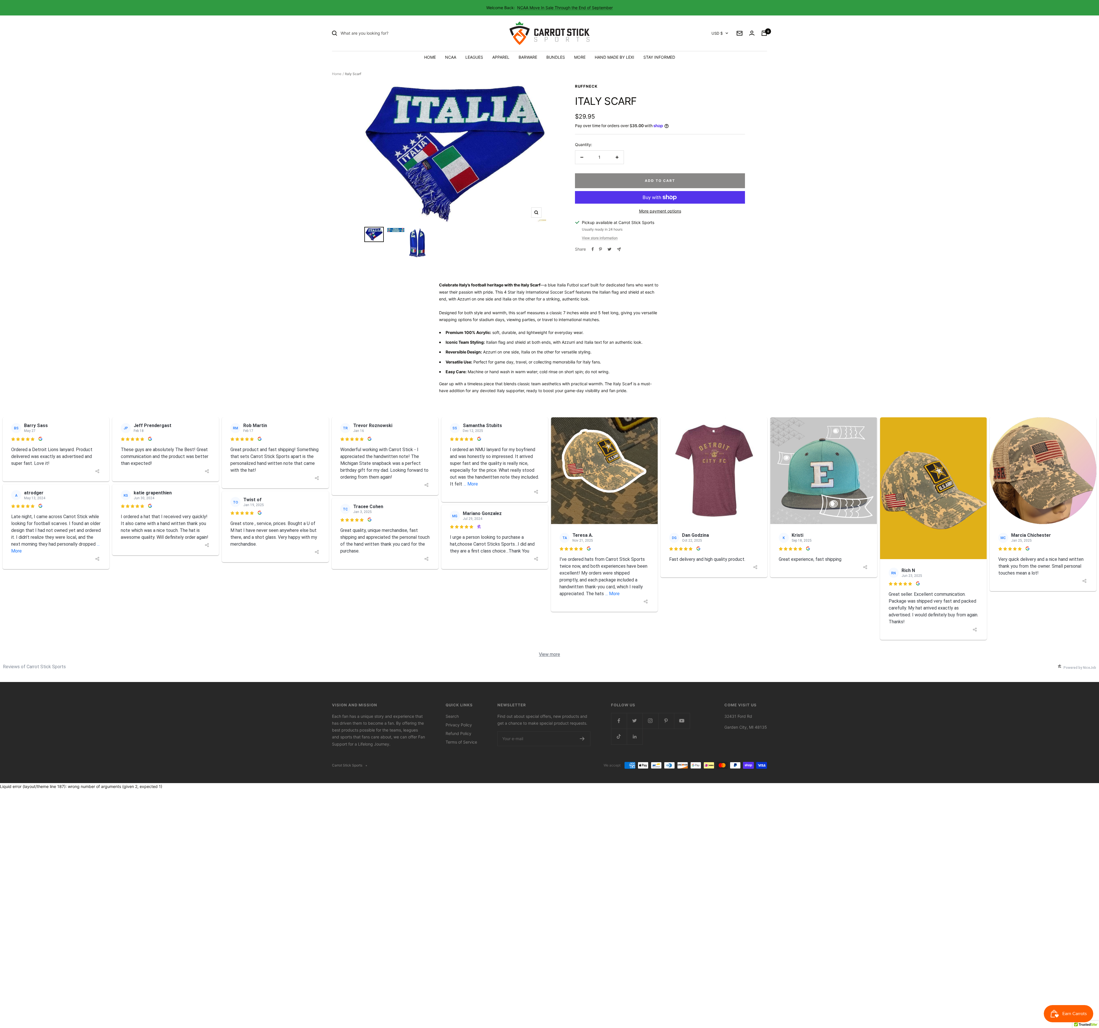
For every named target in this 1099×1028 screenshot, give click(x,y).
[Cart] (764, 33)
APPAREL (500, 57)
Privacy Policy (459, 724)
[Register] (582, 739)
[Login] (751, 33)
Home (336, 74)
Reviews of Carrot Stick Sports (34, 666)
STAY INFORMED (659, 57)
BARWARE (528, 57)
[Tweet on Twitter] (609, 249)
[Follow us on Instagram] (650, 721)
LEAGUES (474, 57)
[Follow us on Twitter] (635, 721)
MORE (580, 57)
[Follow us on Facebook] (619, 721)
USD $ (717, 33)
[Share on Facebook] (593, 249)
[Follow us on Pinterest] (666, 721)
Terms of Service (461, 742)
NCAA (450, 57)
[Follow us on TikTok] (619, 736)
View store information (600, 238)
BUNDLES (555, 57)
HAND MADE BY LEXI (614, 57)
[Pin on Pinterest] (600, 249)
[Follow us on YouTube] (682, 721)
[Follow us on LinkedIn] (635, 736)
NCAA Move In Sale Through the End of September (565, 7)
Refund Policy (458, 733)
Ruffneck (586, 86)
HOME (430, 57)
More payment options (660, 211)
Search (452, 716)
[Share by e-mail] (619, 249)
